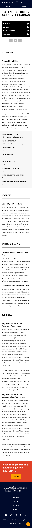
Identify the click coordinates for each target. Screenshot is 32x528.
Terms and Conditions (16, 523)
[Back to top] (28, 524)
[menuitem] (8, 6)
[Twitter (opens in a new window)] (15, 40)
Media (16, 501)
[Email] (20, 40)
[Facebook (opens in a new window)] (11, 40)
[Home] (12, 2)
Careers (16, 497)
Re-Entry (6, 27)
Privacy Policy (24, 520)
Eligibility (7, 23)
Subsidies (6, 34)
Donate (24, 6)
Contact (16, 505)
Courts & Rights (9, 30)
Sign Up (8, 6)
